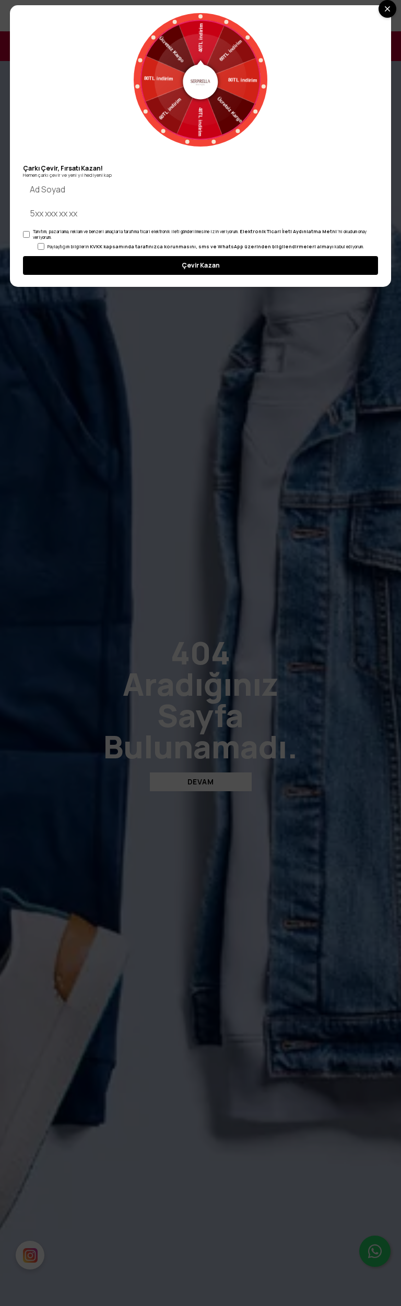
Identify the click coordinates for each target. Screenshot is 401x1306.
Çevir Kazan (201, 265)
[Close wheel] (387, 9)
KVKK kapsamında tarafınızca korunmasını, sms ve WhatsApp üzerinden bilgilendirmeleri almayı (212, 246)
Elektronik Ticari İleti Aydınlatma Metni (288, 231)
